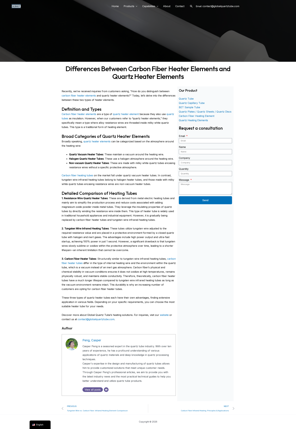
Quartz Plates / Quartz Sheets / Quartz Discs (205, 111)
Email (182, 136)
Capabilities (148, 6)
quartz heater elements (97, 141)
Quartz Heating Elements (193, 120)
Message (184, 179)
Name (182, 147)
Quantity (184, 168)
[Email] (106, 389)
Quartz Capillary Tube (192, 103)
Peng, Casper (91, 340)
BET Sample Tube (189, 107)
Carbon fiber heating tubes (77, 175)
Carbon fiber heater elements (79, 114)
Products (129, 6)
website (164, 314)
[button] (135, 6)
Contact (179, 6)
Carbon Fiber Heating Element (196, 115)
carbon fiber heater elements (79, 95)
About (166, 6)
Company (184, 157)
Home (115, 6)
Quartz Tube (186, 98)
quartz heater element (126, 114)
